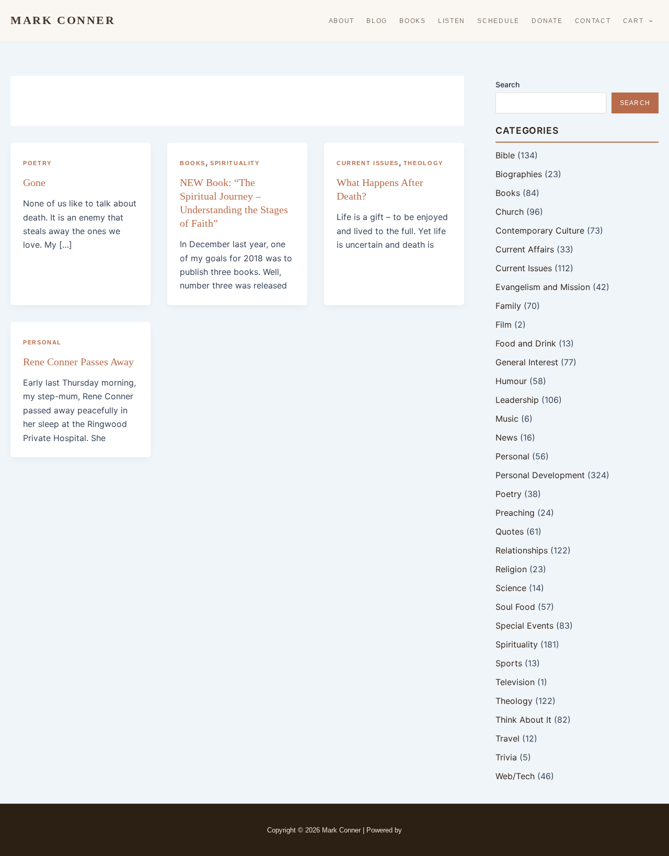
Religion (511, 569)
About (342, 21)
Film (503, 324)
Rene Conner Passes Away (78, 361)
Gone (34, 182)
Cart (633, 21)
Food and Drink (525, 343)
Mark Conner (63, 20)
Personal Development (540, 475)
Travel (507, 738)
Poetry (37, 163)
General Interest (526, 362)
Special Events (524, 625)
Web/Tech (515, 776)
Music (506, 418)
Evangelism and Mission (542, 287)
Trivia (506, 757)
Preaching (515, 512)
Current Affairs (524, 249)
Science (510, 588)
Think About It (523, 719)
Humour (511, 381)
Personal (42, 342)
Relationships (521, 550)
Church (509, 211)
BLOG (376, 21)
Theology (423, 163)
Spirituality (235, 163)
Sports (508, 663)
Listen (451, 21)
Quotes (509, 531)
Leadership (517, 400)
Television (515, 682)
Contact (593, 21)
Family (508, 305)
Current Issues (368, 163)
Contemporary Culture (539, 230)
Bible (505, 155)
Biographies (518, 174)
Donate (547, 21)
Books (412, 21)
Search (507, 84)
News (506, 437)
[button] (648, 21)
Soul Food (515, 606)
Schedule (498, 21)
